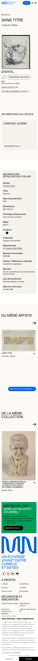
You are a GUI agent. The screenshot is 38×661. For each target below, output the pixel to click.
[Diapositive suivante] (34, 323)
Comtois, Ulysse (9, 186)
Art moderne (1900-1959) (12, 248)
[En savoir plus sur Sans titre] (19, 340)
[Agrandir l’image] (4, 77)
